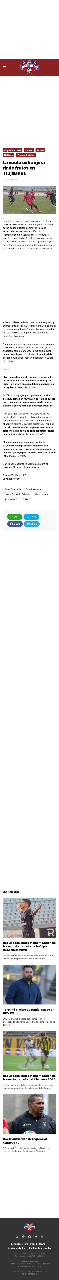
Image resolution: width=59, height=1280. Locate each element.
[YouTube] (35, 1236)
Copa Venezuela (12, 150)
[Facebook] (23, 1236)
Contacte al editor (17, 1248)
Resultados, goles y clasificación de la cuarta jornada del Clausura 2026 (29, 1077)
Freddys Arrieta (33, 489)
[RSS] (42, 1236)
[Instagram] (29, 1236)
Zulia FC (27, 499)
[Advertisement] (29, 29)
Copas (29, 150)
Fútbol (40, 150)
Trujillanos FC (11, 499)
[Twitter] (17, 1236)
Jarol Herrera (41, 494)
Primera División (25, 155)
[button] (4, 67)
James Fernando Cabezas (17, 494)
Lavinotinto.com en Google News (28, 1244)
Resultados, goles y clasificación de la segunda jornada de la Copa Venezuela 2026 (29, 946)
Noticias (8, 155)
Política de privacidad (40, 1248)
